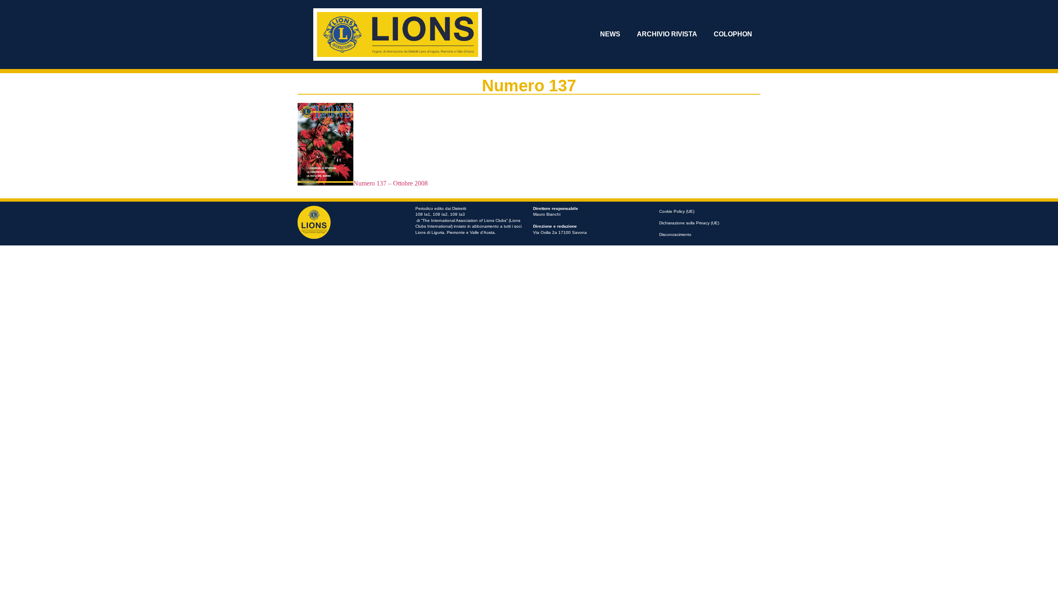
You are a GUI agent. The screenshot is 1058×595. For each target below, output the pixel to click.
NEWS (610, 34)
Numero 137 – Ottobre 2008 (390, 183)
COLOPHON (733, 34)
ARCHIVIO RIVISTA (667, 34)
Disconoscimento (675, 234)
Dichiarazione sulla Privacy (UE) (689, 223)
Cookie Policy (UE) (676, 211)
